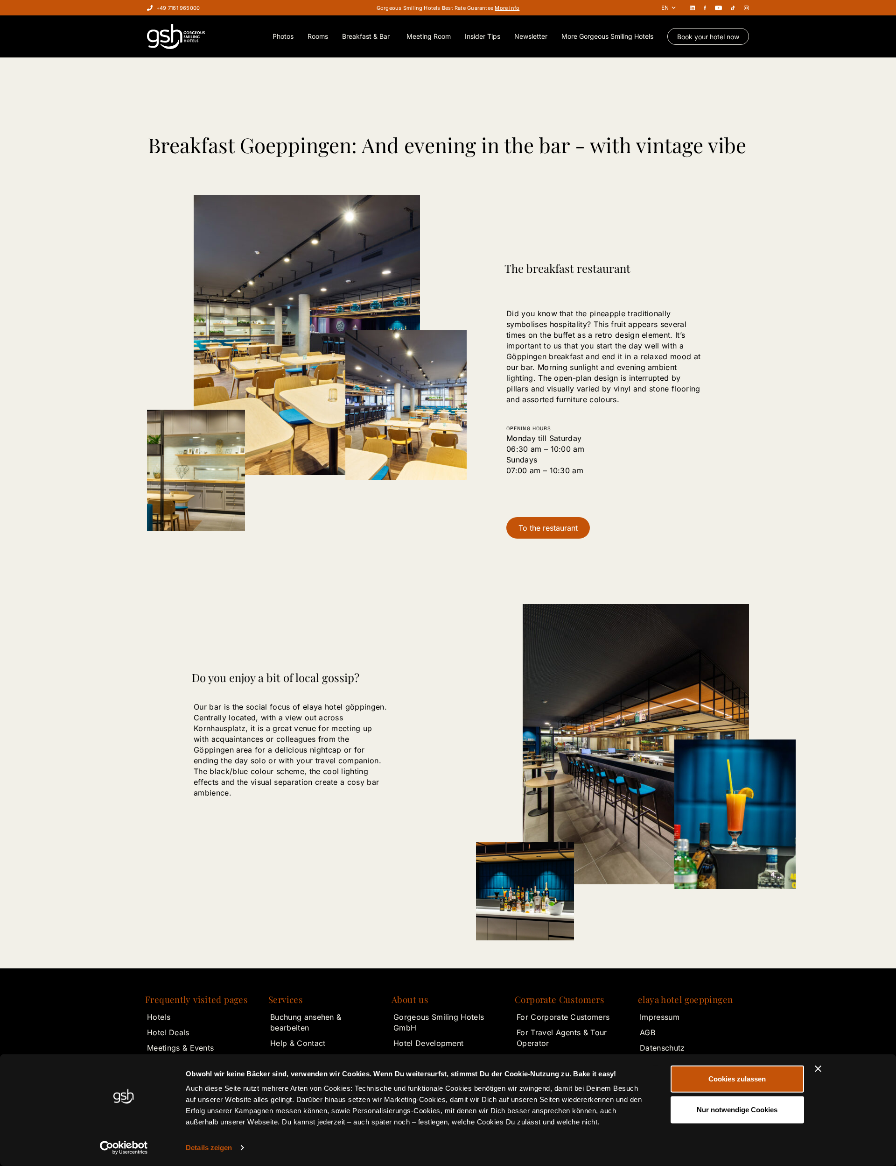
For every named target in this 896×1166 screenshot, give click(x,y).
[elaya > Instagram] (746, 7)
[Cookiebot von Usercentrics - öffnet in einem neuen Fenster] (124, 1148)
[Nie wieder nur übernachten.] (176, 36)
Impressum (659, 1017)
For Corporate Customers (563, 1017)
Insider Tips (482, 36)
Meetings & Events (180, 1047)
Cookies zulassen (737, 1079)
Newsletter (530, 36)
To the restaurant (548, 528)
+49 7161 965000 (178, 8)
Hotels (158, 1017)
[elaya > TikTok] (733, 7)
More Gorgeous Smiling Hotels (607, 36)
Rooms (318, 36)
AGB (647, 1032)
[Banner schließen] (818, 1069)
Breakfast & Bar (366, 36)
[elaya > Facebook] (705, 7)
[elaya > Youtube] (718, 7)
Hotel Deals (168, 1032)
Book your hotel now (708, 37)
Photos (283, 36)
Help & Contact (297, 1043)
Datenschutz (662, 1047)
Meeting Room (428, 36)
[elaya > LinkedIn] (692, 7)
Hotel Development (428, 1043)
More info (507, 8)
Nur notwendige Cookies (737, 1109)
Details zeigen (209, 1148)
